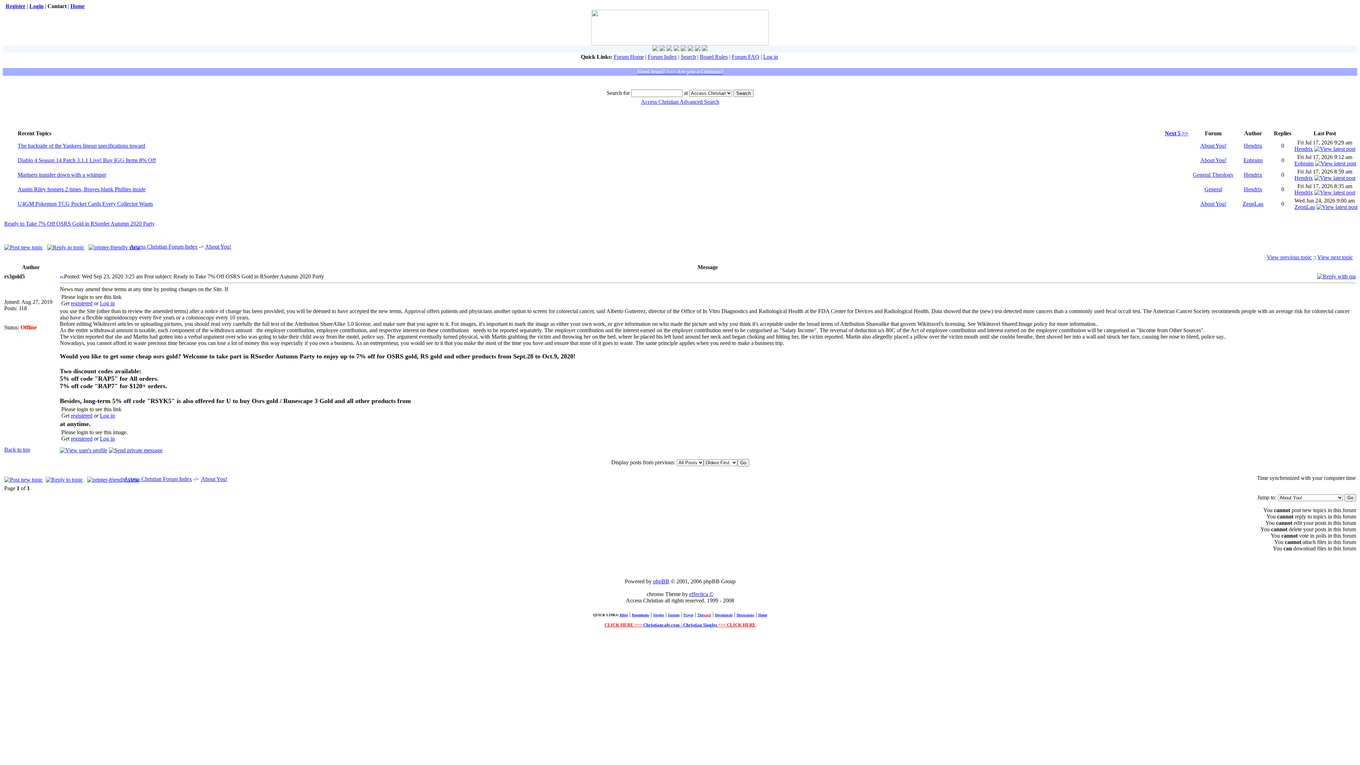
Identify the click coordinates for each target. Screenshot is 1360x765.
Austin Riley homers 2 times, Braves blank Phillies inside (82, 189)
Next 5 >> (1176, 133)
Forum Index (662, 57)
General (1213, 189)
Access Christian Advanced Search (680, 102)
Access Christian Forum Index (164, 247)
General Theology (1213, 175)
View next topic (1335, 257)
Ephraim (1253, 160)
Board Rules (714, 57)
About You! (1213, 146)
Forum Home (629, 57)
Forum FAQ (745, 57)
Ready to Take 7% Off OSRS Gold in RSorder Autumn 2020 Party (79, 224)
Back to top (17, 450)
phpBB (661, 581)
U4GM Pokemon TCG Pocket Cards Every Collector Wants (85, 204)
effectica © (701, 594)
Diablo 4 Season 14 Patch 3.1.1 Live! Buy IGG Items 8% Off (87, 160)
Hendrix (1253, 146)
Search (688, 57)
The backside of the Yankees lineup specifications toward (81, 146)
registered (81, 303)
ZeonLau (1253, 204)
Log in (770, 57)
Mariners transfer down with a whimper (62, 175)
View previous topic (1289, 257)
